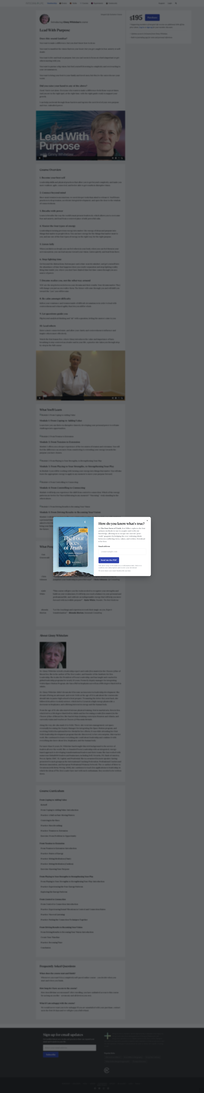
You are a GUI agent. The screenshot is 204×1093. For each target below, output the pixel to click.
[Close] (147, 520)
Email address (104, 546)
